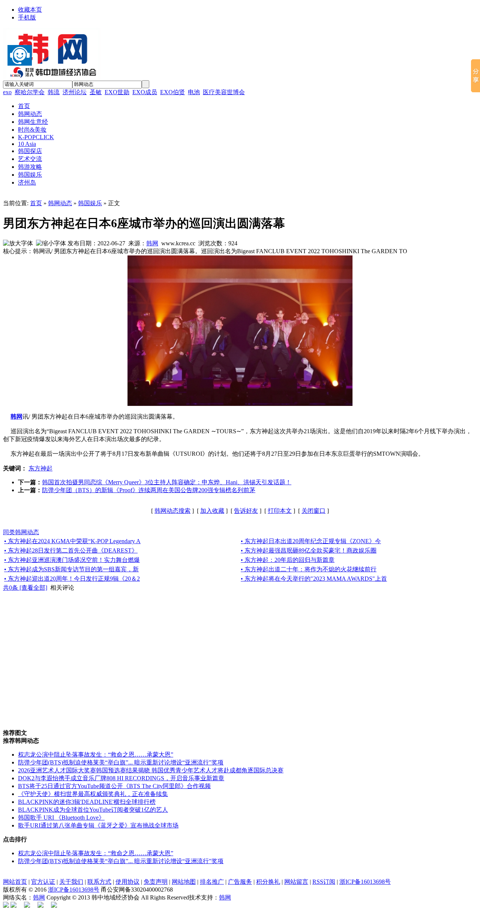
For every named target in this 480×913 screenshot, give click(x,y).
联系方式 (99, 881)
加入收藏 (212, 511)
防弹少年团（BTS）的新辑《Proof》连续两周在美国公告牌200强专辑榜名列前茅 (148, 490)
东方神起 (40, 468)
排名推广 (212, 881)
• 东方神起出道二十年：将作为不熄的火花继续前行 (308, 569)
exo (7, 92)
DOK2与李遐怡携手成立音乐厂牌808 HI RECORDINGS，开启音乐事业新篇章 (121, 778)
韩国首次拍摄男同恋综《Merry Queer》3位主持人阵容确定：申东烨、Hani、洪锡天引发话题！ (166, 482)
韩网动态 (60, 203)
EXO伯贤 (172, 92)
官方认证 (43, 881)
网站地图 (184, 881)
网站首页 (15, 881)
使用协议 (128, 881)
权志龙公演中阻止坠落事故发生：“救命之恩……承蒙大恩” (95, 754)
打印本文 (280, 511)
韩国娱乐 (90, 203)
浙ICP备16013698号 (365, 881)
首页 (36, 203)
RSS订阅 (323, 881)
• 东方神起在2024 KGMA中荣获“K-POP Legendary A (72, 541)
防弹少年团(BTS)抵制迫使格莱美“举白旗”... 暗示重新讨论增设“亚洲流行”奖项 (121, 762)
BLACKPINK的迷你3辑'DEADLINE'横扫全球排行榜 (87, 802)
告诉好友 (246, 511)
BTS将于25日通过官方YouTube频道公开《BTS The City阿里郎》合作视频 (114, 786)
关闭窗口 (314, 511)
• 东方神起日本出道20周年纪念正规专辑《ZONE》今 (311, 541)
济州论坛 (75, 92)
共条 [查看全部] (25, 587)
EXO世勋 (117, 92)
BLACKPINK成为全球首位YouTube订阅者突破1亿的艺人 (93, 809)
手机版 (27, 17)
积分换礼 (268, 881)
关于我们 (71, 881)
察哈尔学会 (30, 92)
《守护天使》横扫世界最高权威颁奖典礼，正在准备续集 (93, 794)
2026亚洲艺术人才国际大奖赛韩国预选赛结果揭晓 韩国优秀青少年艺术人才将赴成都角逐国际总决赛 (151, 770)
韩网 (152, 243)
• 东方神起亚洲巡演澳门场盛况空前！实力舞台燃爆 (72, 560)
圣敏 (96, 92)
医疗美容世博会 (224, 92)
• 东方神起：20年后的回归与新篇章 (287, 560)
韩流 (54, 92)
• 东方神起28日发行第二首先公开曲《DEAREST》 (71, 550)
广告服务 (240, 881)
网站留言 (296, 881)
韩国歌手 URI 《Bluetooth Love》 (61, 817)
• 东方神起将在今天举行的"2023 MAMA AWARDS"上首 (314, 578)
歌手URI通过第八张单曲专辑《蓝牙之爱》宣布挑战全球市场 (98, 825)
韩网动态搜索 (172, 511)
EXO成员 (144, 92)
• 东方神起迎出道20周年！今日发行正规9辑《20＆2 (72, 578)
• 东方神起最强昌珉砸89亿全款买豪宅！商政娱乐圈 (308, 550)
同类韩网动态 (21, 532)
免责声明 (156, 881)
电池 (194, 92)
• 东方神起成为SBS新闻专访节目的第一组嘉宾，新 (71, 569)
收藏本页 (30, 9)
